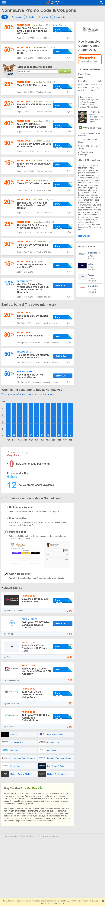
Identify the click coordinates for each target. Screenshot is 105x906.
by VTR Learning (11, 703)
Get (64, 71)
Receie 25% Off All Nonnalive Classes (34, 105)
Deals (31, 17)
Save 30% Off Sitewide (30, 335)
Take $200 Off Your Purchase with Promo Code (34, 648)
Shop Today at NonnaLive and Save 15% (32, 266)
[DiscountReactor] (53, 2)
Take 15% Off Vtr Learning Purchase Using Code (33, 695)
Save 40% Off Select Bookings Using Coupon (31, 125)
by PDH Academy (11, 680)
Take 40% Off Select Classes (33, 183)
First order (43, 17)
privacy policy (58, 903)
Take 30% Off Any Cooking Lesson (32, 246)
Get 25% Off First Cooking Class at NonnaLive (32, 226)
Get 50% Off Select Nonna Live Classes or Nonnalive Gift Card (32, 31)
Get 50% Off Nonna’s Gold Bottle (32, 52)
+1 (71, 38)
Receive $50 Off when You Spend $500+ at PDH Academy (36, 671)
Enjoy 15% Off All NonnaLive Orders (34, 165)
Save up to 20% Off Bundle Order (32, 317)
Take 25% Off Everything (31, 85)
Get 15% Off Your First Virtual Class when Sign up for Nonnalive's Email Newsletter (33, 288)
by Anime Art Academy (13, 611)
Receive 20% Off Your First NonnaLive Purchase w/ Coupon (32, 205)
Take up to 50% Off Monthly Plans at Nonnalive (33, 356)
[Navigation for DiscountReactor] (4, 2)
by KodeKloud (10, 727)
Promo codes (17, 17)
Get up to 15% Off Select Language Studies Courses (36, 625)
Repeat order (60, 17)
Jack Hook (38, 261)
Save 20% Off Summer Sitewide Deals (35, 600)
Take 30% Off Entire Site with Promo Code (34, 145)
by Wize (7, 657)
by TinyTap (8, 634)
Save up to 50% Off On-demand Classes (30, 376)
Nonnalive (84, 236)
